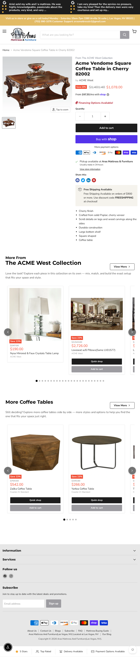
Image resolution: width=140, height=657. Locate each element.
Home (6, 50)
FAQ (80, 630)
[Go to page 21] (94, 381)
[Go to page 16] (80, 381)
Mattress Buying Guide (97, 630)
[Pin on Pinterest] (94, 180)
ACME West (86, 80)
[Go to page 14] (74, 381)
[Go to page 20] (92, 381)
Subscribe (69, 630)
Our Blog (106, 634)
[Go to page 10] (63, 381)
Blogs (58, 630)
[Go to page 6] (51, 381)
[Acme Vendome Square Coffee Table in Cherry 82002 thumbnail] (8, 122)
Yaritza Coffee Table (83, 488)
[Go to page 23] (100, 381)
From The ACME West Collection (94, 58)
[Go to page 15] (77, 381)
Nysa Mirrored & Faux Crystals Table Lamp (34, 353)
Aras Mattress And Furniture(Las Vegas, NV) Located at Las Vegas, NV (64, 634)
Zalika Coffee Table (21, 488)
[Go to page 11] (65, 381)
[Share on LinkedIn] (88, 180)
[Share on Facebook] (77, 180)
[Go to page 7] (54, 381)
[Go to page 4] (45, 381)
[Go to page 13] (71, 381)
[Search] (124, 35)
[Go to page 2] (39, 381)
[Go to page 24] (103, 381)
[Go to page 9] (60, 381)
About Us (32, 630)
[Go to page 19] (89, 381)
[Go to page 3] (42, 381)
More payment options (106, 147)
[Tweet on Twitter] (83, 180)
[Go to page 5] (48, 381)
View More (120, 266)
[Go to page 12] (68, 381)
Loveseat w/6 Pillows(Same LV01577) (93, 350)
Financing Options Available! (95, 103)
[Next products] (132, 332)
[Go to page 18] (86, 381)
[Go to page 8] (57, 381)
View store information (90, 169)
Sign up (53, 603)
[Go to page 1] (37, 381)
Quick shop (97, 361)
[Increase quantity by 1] (105, 116)
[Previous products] (8, 332)
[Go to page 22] (97, 381)
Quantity (80, 109)
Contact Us (45, 630)
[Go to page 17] (83, 381)
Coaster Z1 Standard (19, 492)
